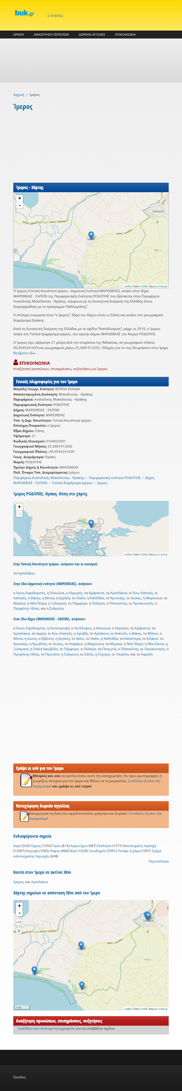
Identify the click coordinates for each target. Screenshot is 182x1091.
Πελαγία (98, 603)
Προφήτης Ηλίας (26, 608)
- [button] (19, 205)
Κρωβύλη (39, 643)
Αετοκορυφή (59, 628)
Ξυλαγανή (58, 603)
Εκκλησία (104, 845)
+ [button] (19, 198)
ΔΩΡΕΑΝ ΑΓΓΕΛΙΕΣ (92, 34)
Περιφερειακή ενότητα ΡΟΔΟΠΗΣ (115, 477)
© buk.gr (162, 286)
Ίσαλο (80, 598)
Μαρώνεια (154, 598)
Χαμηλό (147, 654)
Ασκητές (19, 598)
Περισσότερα (158, 861)
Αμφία (41, 633)
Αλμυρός (75, 593)
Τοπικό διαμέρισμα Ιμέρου (72, 483)
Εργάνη (64, 598)
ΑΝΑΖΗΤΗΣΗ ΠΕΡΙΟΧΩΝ (51, 34)
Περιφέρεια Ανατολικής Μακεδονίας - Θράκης (48, 477)
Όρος (57, 845)
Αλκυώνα (57, 593)
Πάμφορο (79, 603)
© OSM (143, 286)
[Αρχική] (24, 13)
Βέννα (49, 598)
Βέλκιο (153, 633)
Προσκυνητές (143, 603)
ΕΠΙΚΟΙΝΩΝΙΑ (125, 34)
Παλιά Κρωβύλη (45, 649)
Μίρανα (19, 603)
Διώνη (32, 638)
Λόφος (55, 851)
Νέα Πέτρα (38, 603)
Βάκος (35, 598)
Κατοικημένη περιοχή (139, 845)
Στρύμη (104, 654)
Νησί (73, 851)
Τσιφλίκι (122, 654)
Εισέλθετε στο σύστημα (36, 1028)
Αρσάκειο (101, 633)
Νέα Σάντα (156, 643)
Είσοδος (57, 15)
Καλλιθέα (97, 598)
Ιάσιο (80, 638)
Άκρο (17, 845)
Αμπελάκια (26, 573)
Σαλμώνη (56, 608)
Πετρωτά (109, 649)
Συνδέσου (135, 781)
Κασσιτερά (132, 638)
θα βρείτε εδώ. (24, 353)
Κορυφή (32, 851)
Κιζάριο (152, 638)
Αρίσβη (82, 633)
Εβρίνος (48, 638)
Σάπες (88, 654)
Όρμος (36, 845)
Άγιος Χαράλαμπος (30, 593)
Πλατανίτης (118, 603)
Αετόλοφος (82, 628)
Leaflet (127, 286)
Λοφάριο (76, 643)
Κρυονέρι (117, 598)
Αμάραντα (96, 593)
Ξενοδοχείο (97, 851)
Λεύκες (136, 598)
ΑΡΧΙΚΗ (18, 34)
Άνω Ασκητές (143, 593)
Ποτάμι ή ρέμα (129, 851)
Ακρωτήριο (79, 845)
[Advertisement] (91, 61)
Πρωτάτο (52, 654)
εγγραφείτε (66, 1028)
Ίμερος (102, 483)
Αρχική (18, 94)
